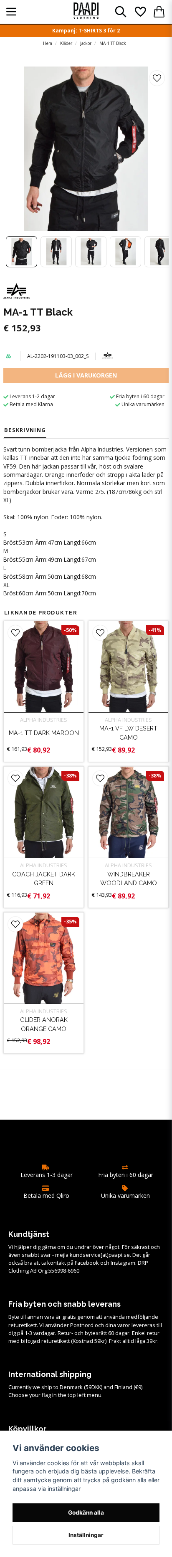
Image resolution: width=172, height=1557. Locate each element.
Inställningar (86, 1535)
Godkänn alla (86, 1512)
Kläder (66, 43)
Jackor (85, 43)
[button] (156, 78)
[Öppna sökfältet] (120, 11)
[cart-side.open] (159, 11)
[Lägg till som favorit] (139, 11)
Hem (47, 43)
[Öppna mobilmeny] (11, 12)
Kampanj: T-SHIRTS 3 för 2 (86, 30)
